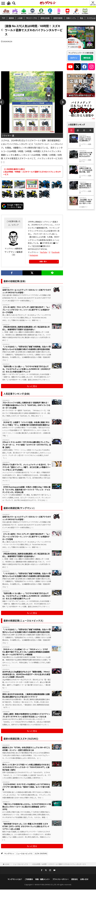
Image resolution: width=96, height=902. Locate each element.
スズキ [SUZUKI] (40, 853)
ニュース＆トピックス (24, 853)
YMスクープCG (31, 18)
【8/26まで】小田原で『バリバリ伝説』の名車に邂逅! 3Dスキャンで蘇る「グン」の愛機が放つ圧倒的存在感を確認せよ (26, 423)
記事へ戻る (93, 5)
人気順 (20, 18)
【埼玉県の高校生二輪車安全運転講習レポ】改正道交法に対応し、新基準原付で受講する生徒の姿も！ (26, 328)
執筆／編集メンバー (42, 879)
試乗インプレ (71, 18)
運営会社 (74, 879)
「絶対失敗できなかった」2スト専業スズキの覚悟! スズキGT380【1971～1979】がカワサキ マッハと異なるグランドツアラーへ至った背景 (25, 826)
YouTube (43, 252)
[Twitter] (32, 272)
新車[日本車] (45, 18)
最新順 (11, 18)
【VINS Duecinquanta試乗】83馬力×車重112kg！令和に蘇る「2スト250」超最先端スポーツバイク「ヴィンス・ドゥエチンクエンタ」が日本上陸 (26, 489)
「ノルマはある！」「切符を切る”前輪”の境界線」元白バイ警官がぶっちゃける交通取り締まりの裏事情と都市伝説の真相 (26, 347)
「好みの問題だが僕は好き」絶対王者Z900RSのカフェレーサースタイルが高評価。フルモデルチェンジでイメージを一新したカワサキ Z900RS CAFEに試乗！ (85, 185)
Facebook (56, 252)
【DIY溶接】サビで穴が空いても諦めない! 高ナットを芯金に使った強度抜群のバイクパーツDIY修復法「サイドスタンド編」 (85, 201)
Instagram (34, 255)
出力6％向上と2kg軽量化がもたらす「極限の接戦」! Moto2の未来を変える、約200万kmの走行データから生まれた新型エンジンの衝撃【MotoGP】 (26, 674)
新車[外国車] (58, 18)
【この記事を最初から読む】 (32, 172)
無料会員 (87, 57)
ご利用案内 (29, 879)
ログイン (73, 57)
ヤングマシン (9, 853)
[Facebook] (11, 272)
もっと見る (32, 386)
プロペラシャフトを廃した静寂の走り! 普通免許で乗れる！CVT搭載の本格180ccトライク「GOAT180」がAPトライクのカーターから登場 (26, 405)
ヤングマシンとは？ (15, 879)
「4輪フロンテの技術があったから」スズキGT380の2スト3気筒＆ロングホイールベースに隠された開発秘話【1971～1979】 (26, 807)
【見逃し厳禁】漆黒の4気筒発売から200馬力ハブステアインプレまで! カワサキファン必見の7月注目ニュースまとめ (26, 715)
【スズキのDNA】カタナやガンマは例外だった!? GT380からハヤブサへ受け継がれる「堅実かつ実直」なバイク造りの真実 (26, 787)
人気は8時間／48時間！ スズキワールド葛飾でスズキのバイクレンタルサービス (59, 864)
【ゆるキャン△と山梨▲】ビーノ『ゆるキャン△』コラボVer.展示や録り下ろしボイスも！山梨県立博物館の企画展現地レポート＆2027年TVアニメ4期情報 (26, 652)
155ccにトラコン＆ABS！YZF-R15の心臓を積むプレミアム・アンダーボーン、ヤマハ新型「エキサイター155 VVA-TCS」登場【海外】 (26, 445)
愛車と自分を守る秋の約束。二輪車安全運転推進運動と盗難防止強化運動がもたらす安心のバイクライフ (26, 695)
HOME (7, 864)
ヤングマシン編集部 (85, 144)
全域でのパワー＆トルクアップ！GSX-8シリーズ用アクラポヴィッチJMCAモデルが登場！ (26, 291)
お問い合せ (84, 879)
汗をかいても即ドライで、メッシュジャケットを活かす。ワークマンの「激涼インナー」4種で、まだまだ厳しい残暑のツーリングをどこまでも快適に (26, 467)
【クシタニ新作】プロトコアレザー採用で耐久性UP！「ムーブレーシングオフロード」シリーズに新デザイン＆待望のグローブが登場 (26, 310)
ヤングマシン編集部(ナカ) (85, 160)
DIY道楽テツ (83, 207)
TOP (3, 18)
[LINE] (52, 272)
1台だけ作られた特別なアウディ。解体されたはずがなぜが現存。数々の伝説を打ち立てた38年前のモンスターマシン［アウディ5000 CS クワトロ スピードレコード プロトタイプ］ (85, 154)
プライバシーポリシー (60, 879)
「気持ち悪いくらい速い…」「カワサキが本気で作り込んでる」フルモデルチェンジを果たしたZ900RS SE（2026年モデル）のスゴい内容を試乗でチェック (26, 369)
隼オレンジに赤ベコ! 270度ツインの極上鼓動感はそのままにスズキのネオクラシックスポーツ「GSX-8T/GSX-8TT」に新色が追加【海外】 (26, 767)
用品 (81, 18)
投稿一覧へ (43, 261)
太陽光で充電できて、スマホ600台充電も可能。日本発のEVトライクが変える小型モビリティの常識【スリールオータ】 (85, 170)
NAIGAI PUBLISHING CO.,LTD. (46, 884)
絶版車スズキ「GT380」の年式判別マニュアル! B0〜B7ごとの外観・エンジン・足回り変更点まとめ (26, 748)
